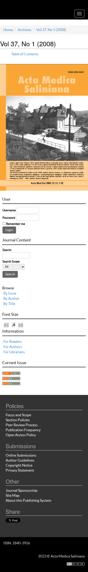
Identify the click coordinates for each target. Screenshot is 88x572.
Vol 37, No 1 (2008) (51, 30)
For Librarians (14, 352)
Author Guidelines (20, 460)
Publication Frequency (23, 430)
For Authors (12, 347)
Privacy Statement (20, 470)
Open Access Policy (21, 435)
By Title (9, 304)
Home (8, 30)
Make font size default (13, 324)
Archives (24, 30)
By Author (11, 298)
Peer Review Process (22, 425)
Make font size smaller (6, 324)
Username (9, 210)
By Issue (9, 293)
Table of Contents (25, 54)
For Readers (12, 341)
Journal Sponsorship (21, 490)
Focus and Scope (18, 415)
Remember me (15, 224)
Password (8, 217)
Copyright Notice (19, 465)
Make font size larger (21, 324)
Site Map (12, 495)
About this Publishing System (28, 500)
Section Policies (18, 420)
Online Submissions (21, 455)
